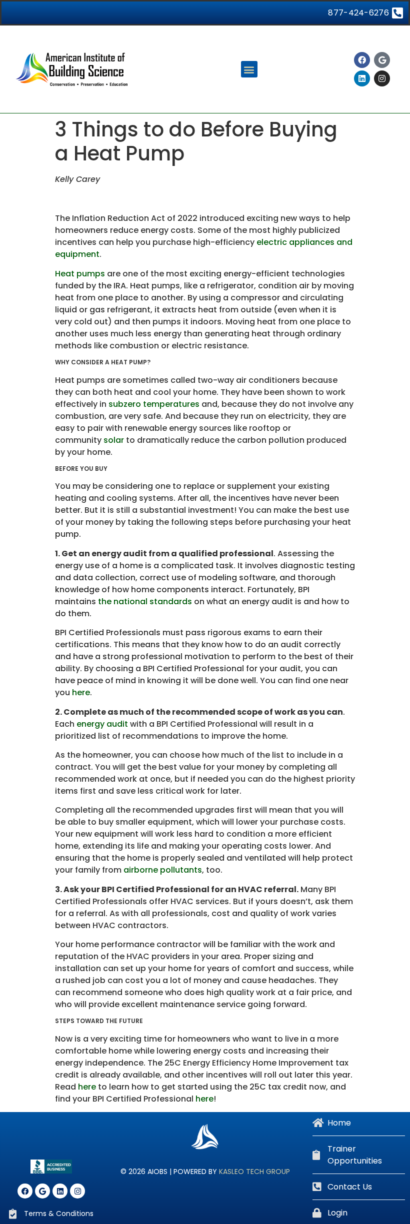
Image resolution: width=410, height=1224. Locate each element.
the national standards (145, 601)
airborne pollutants (163, 870)
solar (114, 440)
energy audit (102, 724)
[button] (249, 69)
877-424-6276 (358, 12)
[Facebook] (362, 60)
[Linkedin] (362, 78)
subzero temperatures (154, 404)
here (81, 692)
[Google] (382, 60)
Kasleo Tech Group (254, 1172)
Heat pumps (80, 273)
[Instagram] (382, 78)
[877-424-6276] (397, 12)
